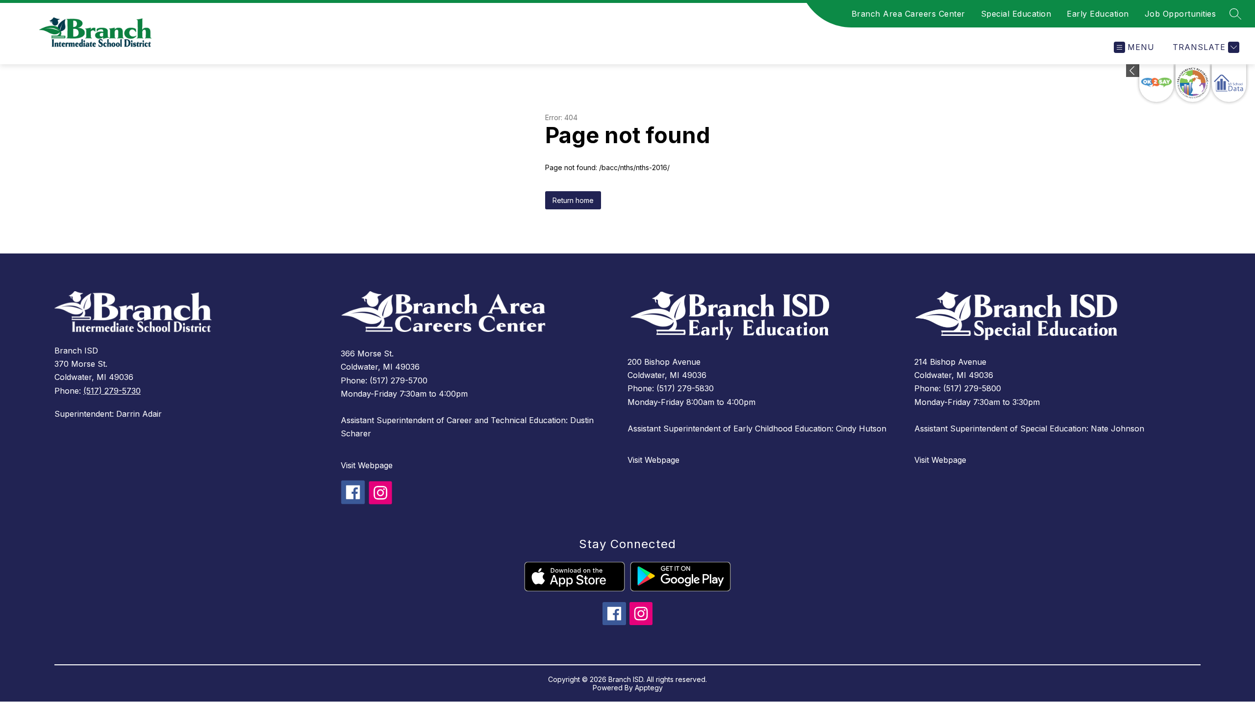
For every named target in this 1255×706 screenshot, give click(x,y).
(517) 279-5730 (112, 391)
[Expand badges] (1132, 70)
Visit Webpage (367, 465)
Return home (573, 200)
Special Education (1016, 14)
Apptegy (649, 687)
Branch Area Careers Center (908, 14)
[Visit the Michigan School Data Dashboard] (1229, 83)
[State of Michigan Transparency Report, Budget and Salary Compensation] (1193, 83)
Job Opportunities (1180, 14)
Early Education (1098, 14)
